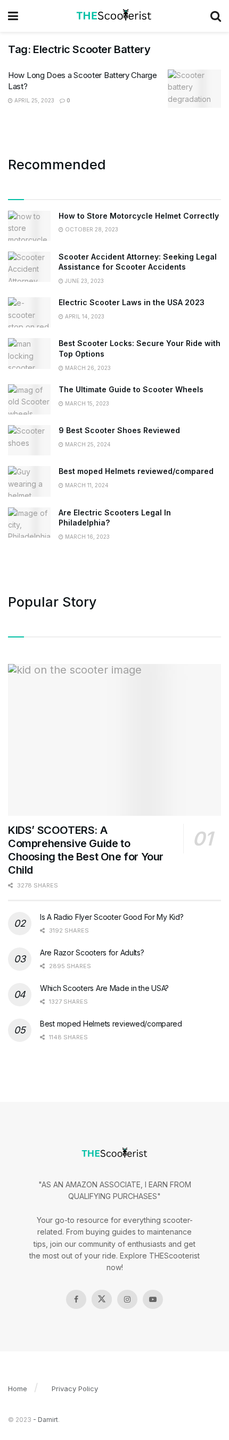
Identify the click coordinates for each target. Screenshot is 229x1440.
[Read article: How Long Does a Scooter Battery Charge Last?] (194, 89)
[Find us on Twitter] (102, 1299)
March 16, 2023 (86, 536)
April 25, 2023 (33, 100)
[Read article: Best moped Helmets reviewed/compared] (29, 481)
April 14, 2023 (83, 316)
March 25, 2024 (87, 444)
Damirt (48, 1420)
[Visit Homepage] (114, 16)
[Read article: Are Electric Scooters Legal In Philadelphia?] (29, 522)
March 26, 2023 (87, 368)
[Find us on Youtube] (153, 1299)
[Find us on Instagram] (127, 1299)
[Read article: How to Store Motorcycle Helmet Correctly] (29, 226)
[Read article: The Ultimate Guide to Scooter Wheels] (29, 399)
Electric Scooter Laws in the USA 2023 (132, 302)
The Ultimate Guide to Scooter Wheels (131, 389)
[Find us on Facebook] (76, 1299)
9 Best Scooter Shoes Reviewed (119, 430)
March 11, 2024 (86, 485)
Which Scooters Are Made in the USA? (104, 988)
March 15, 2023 (86, 403)
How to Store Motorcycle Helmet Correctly (139, 215)
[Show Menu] (13, 16)
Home (17, 1388)
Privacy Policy (75, 1388)
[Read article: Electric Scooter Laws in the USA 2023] (29, 312)
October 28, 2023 (90, 229)
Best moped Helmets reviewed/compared (136, 471)
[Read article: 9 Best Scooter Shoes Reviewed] (29, 440)
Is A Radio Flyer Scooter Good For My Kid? (112, 916)
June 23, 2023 (83, 281)
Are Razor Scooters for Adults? (92, 952)
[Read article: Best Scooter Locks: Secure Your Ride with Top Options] (29, 353)
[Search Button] (215, 16)
